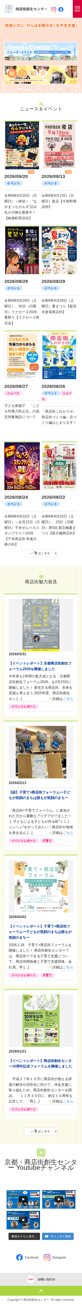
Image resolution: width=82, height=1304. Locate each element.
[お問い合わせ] (41, 1279)
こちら (68, 699)
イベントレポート (23, 706)
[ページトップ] (41, 1291)
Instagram (59, 1257)
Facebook (31, 1257)
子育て (47, 840)
